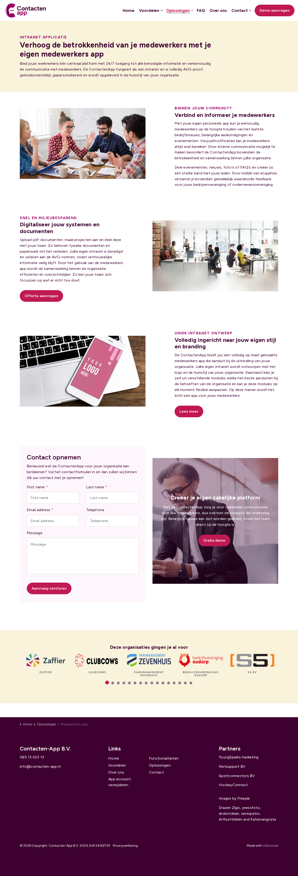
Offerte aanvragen (41, 296)
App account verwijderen (119, 782)
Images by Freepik (234, 798)
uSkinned (270, 846)
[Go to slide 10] (157, 683)
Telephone (95, 510)
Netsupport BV (232, 766)
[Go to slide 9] (151, 683)
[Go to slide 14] (179, 683)
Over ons (218, 10)
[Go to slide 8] (146, 683)
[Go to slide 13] (174, 683)
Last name (96, 487)
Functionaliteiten (164, 758)
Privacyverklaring (125, 846)
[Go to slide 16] (191, 683)
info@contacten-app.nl (40, 766)
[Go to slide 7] (140, 683)
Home (128, 10)
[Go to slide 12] (168, 683)
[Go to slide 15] (185, 683)
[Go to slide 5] (129, 683)
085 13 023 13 (32, 757)
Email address (40, 510)
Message (34, 533)
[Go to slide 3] (118, 683)
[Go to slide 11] (163, 683)
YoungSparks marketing (238, 757)
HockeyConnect (233, 785)
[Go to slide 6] (135, 683)
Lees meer (188, 411)
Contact (239, 10)
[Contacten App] (25, 10)
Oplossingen (178, 10)
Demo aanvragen (275, 10)
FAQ (201, 10)
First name (37, 487)
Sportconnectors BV (237, 776)
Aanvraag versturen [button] (49, 588)
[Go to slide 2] (112, 683)
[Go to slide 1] (107, 682)
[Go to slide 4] (123, 683)
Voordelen (149, 10)
